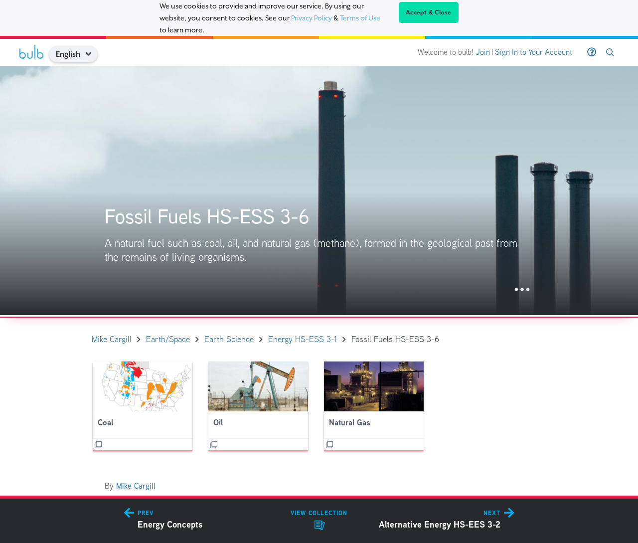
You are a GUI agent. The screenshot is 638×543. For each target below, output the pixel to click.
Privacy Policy (311, 18)
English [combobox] (68, 54)
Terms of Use (360, 18)
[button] (92, 54)
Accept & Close (429, 12)
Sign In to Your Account (533, 52)
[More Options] (522, 290)
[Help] (592, 52)
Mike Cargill (136, 486)
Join (483, 52)
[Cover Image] (319, 190)
